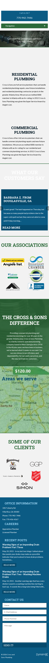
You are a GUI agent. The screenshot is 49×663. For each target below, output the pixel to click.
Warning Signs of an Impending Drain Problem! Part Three (20, 545)
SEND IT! (8, 645)
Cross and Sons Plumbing (24, 5)
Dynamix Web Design (42, 654)
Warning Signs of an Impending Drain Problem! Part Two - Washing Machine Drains (21, 574)
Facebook (22, 655)
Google (27, 655)
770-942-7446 (24, 17)
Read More (11, 227)
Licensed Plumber (9, 532)
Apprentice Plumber (10, 529)
